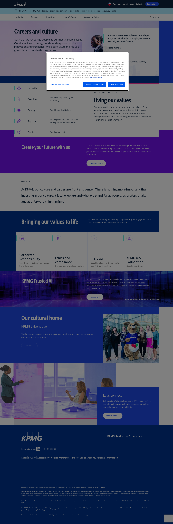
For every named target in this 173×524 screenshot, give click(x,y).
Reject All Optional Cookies (94, 84)
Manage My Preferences (60, 84)
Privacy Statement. (96, 77)
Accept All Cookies (116, 84)
